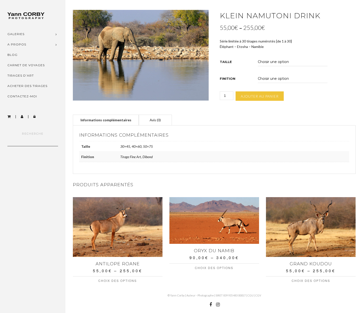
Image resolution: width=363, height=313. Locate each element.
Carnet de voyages (26, 65)
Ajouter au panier (260, 96)
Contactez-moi (22, 96)
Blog (12, 55)
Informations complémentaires (106, 120)
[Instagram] (218, 304)
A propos (16, 44)
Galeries (15, 34)
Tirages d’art (20, 75)
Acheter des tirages (27, 86)
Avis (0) (155, 120)
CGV (258, 295)
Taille (226, 61)
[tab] (106, 120)
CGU (250, 295)
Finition (227, 78)
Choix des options (117, 280)
